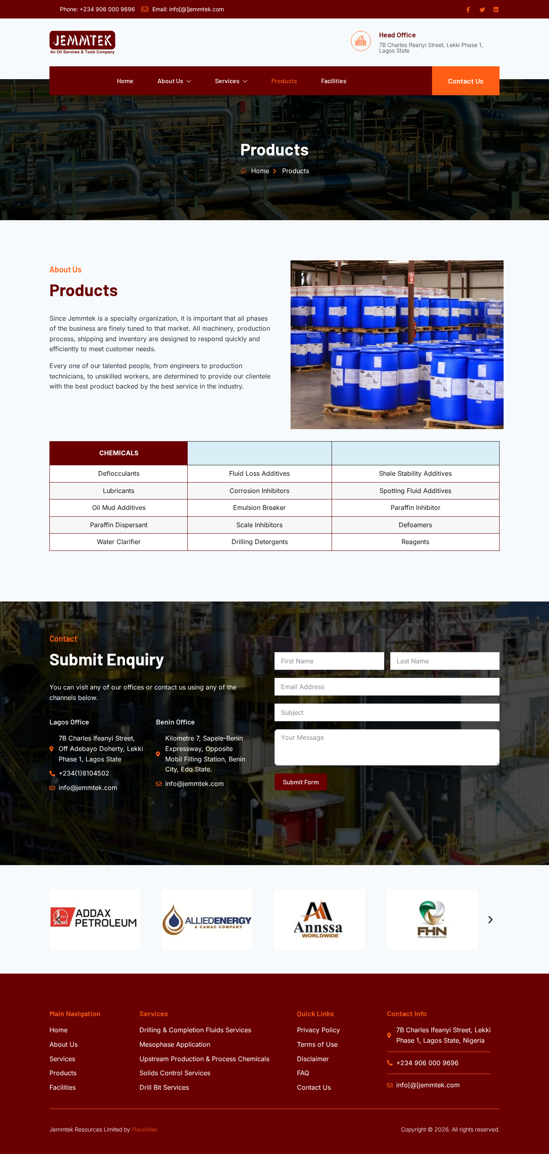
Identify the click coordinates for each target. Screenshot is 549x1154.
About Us (170, 80)
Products (284, 80)
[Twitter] (481, 9)
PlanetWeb (145, 1129)
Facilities (333, 80)
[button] (58, 920)
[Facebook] (467, 9)
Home (125, 80)
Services (227, 80)
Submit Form (301, 782)
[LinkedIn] (496, 9)
